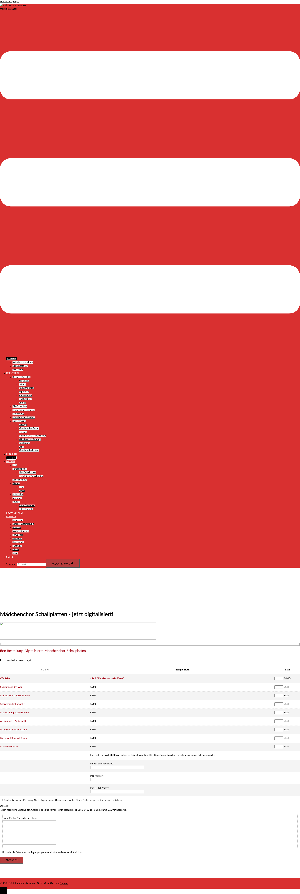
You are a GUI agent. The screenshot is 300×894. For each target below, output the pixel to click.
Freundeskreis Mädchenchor (32, 436)
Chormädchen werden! (23, 410)
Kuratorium (24, 443)
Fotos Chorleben (27, 506)
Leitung (22, 384)
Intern (15, 553)
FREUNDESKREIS (15, 513)
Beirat (21, 447)
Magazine (17, 498)
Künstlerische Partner (29, 450)
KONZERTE (11, 454)
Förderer (23, 432)
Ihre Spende (18, 542)
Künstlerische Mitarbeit (23, 417)
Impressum (17, 520)
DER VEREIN (12, 373)
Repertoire (24, 392)
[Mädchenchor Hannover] (13, 5)
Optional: (4, 806)
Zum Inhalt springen (9, 2)
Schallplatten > (19, 469)
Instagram (17, 539)
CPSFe (15, 550)
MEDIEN (10, 462)
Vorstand (23, 425)
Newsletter (17, 370)
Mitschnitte (17, 494)
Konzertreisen (25, 395)
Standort (16, 528)
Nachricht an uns (20, 531)
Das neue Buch (19, 480)
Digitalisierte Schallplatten (31, 476)
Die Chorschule (19, 406)
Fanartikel (17, 546)
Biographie (24, 381)
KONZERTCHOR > (21, 377)
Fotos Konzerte (26, 509)
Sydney (64, 883)
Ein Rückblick (25, 399)
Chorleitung (18, 414)
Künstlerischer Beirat (29, 428)
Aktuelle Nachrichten (22, 362)
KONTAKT (11, 517)
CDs (14, 465)
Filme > (16, 484)
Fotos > (16, 502)
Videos (22, 491)
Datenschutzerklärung (23, 524)
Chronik (22, 403)
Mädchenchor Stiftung (30, 439)
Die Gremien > (19, 421)
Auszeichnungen (26, 388)
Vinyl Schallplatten (27, 472)
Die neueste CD (20, 366)
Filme (21, 487)
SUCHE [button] (9, 557)
